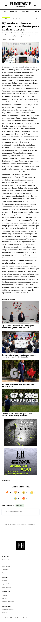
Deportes (4, 573)
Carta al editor (6, 587)
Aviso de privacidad (8, 609)
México (4, 563)
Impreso (4, 598)
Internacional (6, 566)
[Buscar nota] (35, 4)
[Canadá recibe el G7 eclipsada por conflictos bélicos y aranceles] (20, 400)
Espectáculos (6, 584)
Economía (5, 569)
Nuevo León (5, 559)
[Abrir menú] (5, 4)
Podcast (4, 595)
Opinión (4, 580)
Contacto (4, 613)
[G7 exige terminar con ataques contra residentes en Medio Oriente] (20, 342)
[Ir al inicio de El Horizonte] (20, 4)
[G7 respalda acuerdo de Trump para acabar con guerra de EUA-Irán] (20, 312)
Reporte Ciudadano (8, 601)
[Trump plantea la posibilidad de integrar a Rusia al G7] (20, 371)
